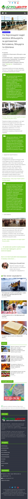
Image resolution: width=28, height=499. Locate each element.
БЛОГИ (4, 343)
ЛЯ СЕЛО (3, 459)
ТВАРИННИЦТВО (6, 32)
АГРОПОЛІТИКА (4, 448)
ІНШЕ (2, 465)
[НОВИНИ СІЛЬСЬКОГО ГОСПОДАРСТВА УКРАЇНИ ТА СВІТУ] (14, 5)
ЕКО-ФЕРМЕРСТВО (5, 452)
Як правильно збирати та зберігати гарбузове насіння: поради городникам (17, 366)
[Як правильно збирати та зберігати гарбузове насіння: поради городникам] (5, 364)
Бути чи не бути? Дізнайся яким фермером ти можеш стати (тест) (13, 258)
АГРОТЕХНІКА (4, 446)
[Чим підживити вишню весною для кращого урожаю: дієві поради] (5, 371)
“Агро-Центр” (8, 64)
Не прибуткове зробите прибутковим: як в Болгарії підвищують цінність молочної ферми (13, 249)
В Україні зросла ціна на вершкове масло (12, 336)
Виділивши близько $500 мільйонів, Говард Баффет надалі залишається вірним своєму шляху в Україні (17, 358)
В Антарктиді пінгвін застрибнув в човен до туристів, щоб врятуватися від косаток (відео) (14, 294)
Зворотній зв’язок (5, 480)
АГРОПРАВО (4, 450)
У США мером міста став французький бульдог (13, 315)
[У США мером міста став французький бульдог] (14, 301)
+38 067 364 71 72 (7, 476)
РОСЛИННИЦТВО (5, 456)
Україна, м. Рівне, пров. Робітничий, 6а (11, 473)
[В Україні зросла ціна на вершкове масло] (14, 322)
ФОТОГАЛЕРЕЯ (4, 463)
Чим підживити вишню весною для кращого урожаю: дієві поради (18, 373)
